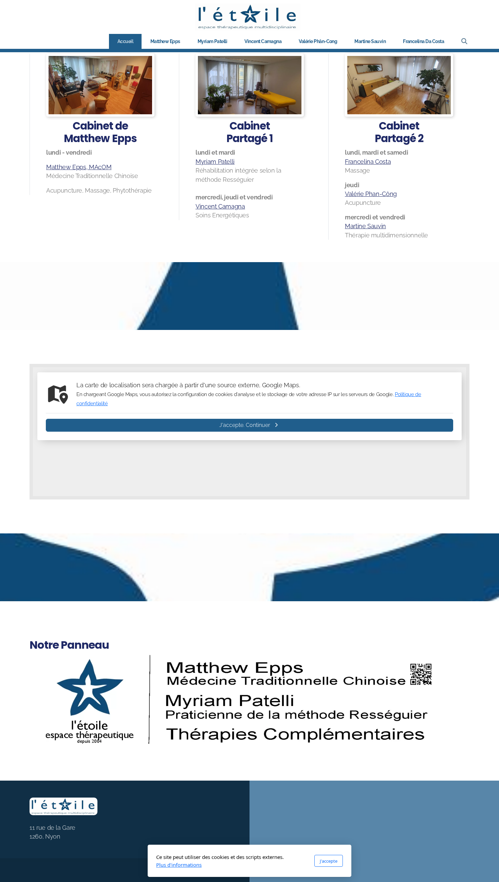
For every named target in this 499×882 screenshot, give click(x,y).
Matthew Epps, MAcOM (78, 167)
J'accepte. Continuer (244, 425)
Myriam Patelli (215, 161)
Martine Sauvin (365, 226)
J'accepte (328, 861)
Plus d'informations (179, 864)
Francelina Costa (368, 161)
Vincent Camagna (220, 206)
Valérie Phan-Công (371, 193)
